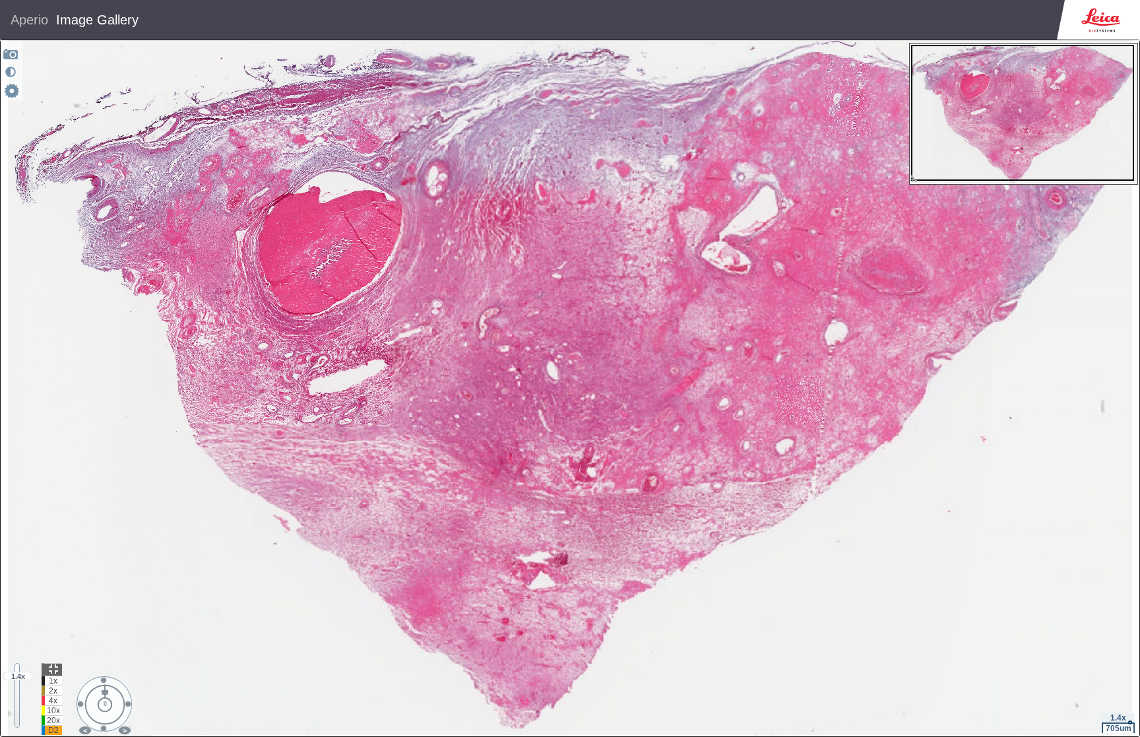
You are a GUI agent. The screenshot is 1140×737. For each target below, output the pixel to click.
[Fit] (52, 669)
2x (53, 690)
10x (53, 710)
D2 (53, 730)
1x (53, 681)
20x (53, 720)
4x (53, 700)
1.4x (18, 676)
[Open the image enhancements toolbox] (10, 72)
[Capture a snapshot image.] (11, 54)
